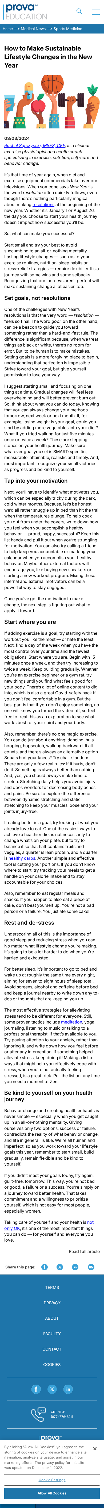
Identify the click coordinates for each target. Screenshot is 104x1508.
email (91, 1267)
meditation (71, 1022)
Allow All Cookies (52, 1493)
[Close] (95, 1449)
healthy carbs (22, 858)
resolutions (43, 204)
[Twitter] (52, 1389)
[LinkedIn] (68, 1389)
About (52, 1318)
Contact (52, 1349)
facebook (45, 1267)
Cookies (52, 1364)
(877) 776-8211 (62, 1417)
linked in (75, 1267)
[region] (52, 1472)
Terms (52, 1287)
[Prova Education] (25, 12)
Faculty (52, 1333)
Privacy (52, 1302)
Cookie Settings (52, 1480)
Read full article (84, 1251)
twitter (60, 1267)
